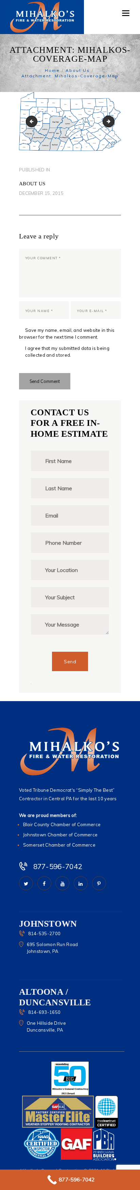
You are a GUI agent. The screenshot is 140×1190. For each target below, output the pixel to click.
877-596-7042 (57, 866)
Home (52, 70)
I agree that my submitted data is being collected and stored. (67, 351)
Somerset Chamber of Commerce (59, 845)
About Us (78, 70)
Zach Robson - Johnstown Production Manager (33, 121)
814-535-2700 (44, 933)
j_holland (112, 121)
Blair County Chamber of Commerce (62, 824)
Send (70, 662)
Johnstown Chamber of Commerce (60, 834)
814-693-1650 (44, 1012)
